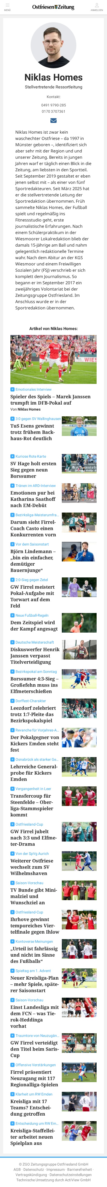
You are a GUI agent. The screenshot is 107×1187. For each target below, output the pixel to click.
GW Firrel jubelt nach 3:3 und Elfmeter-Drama (33, 837)
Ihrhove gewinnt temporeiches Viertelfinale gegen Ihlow (34, 925)
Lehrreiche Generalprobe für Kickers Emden (34, 772)
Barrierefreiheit (79, 1169)
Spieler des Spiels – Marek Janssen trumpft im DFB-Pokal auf (50, 399)
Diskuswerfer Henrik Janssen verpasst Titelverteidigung (34, 655)
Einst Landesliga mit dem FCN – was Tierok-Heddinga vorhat (34, 1016)
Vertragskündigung (31, 1175)
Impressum (55, 1169)
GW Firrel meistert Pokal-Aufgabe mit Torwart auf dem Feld (32, 596)
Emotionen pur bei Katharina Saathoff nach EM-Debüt (32, 499)
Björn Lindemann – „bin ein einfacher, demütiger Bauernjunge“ (33, 560)
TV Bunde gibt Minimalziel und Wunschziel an (33, 896)
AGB (17, 1169)
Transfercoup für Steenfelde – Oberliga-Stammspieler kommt (31, 805)
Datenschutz (33, 1169)
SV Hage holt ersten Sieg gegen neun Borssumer (33, 469)
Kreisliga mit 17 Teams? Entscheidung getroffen (30, 1107)
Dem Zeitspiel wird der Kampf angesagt (34, 625)
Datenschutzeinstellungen (71, 1175)
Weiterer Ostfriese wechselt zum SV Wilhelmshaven (31, 866)
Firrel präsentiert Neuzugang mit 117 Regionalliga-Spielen (34, 1078)
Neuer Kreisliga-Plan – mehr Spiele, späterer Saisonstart (34, 984)
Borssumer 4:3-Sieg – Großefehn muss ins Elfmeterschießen (34, 684)
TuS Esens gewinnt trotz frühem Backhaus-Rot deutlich (32, 432)
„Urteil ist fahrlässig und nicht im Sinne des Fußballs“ (34, 954)
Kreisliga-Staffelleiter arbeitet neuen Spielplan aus (32, 1136)
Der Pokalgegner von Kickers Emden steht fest (34, 743)
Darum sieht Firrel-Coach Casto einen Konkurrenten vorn (33, 528)
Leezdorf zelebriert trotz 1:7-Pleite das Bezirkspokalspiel (33, 714)
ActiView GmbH (78, 1180)
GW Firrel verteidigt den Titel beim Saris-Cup (34, 1049)
